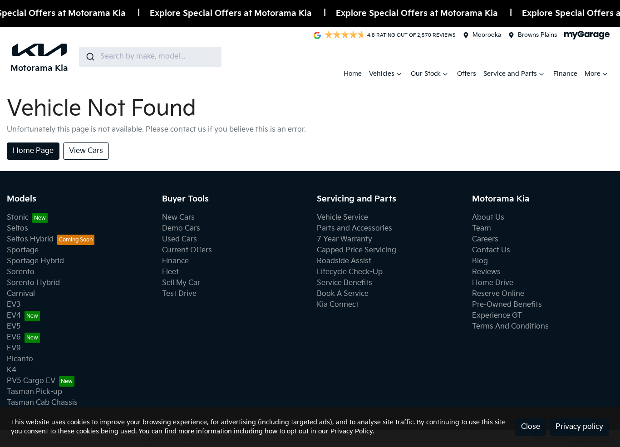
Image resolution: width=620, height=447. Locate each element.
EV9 (14, 348)
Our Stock (426, 74)
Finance (565, 74)
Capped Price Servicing (356, 250)
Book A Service (343, 294)
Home (353, 74)
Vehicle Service (342, 217)
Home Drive (492, 283)
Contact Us (491, 250)
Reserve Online (498, 294)
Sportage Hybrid (35, 261)
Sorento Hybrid (33, 283)
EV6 (14, 337)
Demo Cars (181, 228)
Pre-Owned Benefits (507, 304)
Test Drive (179, 294)
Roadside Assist (344, 261)
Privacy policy (579, 426)
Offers (466, 74)
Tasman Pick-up (34, 392)
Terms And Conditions (510, 326)
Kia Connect (338, 304)
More (592, 74)
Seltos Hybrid (30, 239)
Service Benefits (344, 283)
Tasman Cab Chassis (42, 402)
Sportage (23, 250)
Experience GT (497, 315)
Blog (480, 261)
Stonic (18, 217)
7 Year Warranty (344, 239)
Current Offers (187, 250)
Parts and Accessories (354, 228)
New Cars (178, 217)
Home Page (33, 151)
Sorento (20, 272)
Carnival (21, 294)
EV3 (14, 304)
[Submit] (89, 57)
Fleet (170, 272)
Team (481, 228)
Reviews (486, 272)
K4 (11, 370)
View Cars (86, 151)
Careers (485, 239)
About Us (488, 217)
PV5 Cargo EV (31, 381)
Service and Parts (510, 74)
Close (530, 426)
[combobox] (150, 57)
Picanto (20, 359)
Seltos (17, 228)
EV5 (14, 326)
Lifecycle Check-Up (350, 272)
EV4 (14, 315)
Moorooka (486, 35)
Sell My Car (181, 283)
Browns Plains (537, 35)
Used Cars (179, 239)
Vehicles (381, 74)
